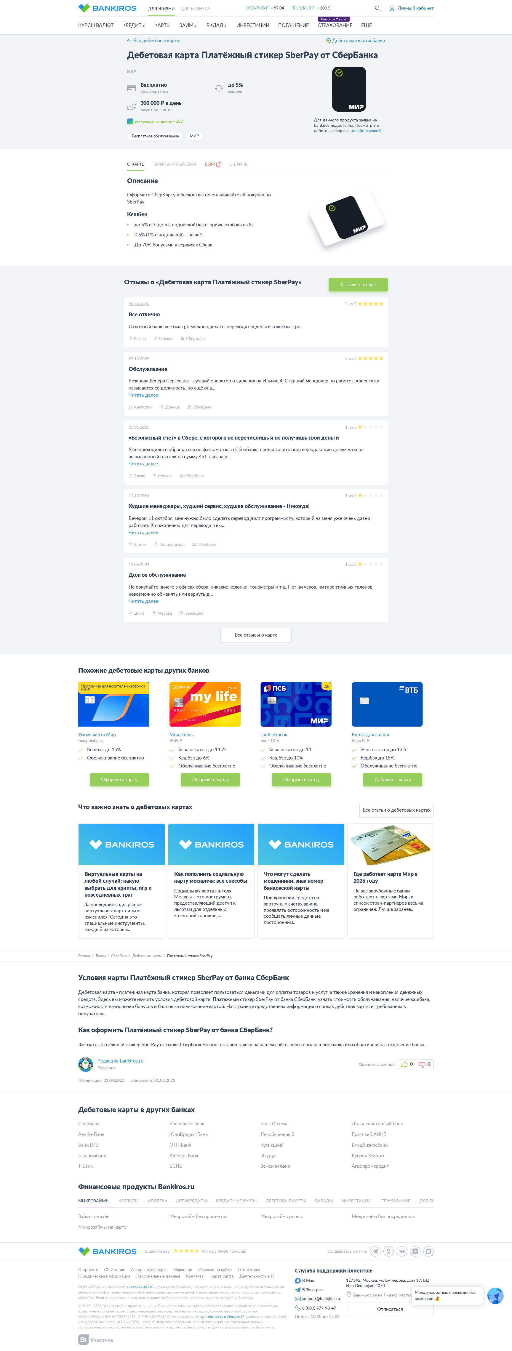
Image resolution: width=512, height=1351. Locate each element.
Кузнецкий (272, 1145)
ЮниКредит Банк (188, 1134)
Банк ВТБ (88, 1145)
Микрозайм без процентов (198, 1216)
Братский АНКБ (369, 1134)
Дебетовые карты (147, 956)
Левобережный (277, 1134)
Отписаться (390, 1309)
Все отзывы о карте (256, 635)
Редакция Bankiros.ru (120, 1061)
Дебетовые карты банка (358, 40)
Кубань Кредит (368, 1155)
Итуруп (268, 1155)
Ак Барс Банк (183, 1155)
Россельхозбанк (186, 1123)
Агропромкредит (370, 1166)
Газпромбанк (92, 1155)
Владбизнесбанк (370, 1145)
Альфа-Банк (91, 1134)
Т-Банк (85, 1166)
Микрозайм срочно (281, 1216)
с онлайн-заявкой (364, 131)
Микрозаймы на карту (102, 1227)
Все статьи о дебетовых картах (397, 810)
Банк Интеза (273, 1123)
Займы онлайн (94, 1216)
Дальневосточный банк (377, 1123)
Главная (84, 956)
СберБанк (119, 956)
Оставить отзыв (358, 284)
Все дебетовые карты (156, 40)
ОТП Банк (180, 1145)
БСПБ (175, 1166)
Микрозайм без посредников (383, 1216)
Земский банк (275, 1166)
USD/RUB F (257, 8)
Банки (101, 956)
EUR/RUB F (304, 8)
